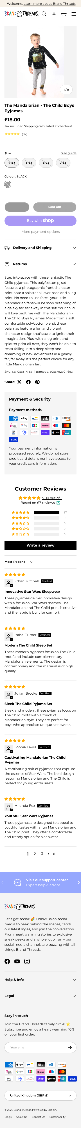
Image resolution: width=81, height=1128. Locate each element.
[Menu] (74, 14)
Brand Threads (22, 1109)
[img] (14, 574)
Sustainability (57, 1116)
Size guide (68, 153)
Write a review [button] (40, 545)
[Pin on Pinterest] (37, 382)
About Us (21, 1116)
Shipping (31, 126)
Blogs (7, 1116)
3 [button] (42, 853)
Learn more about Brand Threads (49, 3)
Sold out (54, 207)
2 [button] (35, 853)
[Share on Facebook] (28, 382)
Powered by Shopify (44, 1109)
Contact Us (38, 1116)
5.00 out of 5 (52, 498)
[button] (64, 14)
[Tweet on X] (19, 382)
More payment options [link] (41, 231)
